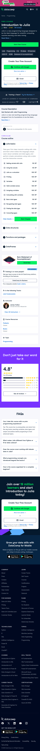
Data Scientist (25, 692)
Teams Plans (5, 608)
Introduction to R (6, 665)
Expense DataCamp (27, 611)
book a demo (21, 284)
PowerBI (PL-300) (26, 699)
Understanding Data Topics (29, 677)
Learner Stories (26, 615)
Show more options (19, 71)
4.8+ (11, 27)
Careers (3, 580)
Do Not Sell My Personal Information (10, 741)
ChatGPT (4, 650)
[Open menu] (37, 9)
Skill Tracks (24, 576)
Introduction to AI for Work (9, 675)
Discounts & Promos (27, 608)
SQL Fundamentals (27, 662)
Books (5, 329)
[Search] (27, 9)
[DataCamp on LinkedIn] (14, 723)
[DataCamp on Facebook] (2, 723)
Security (33, 741)
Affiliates (4, 583)
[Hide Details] (36, 144)
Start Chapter (26, 219)
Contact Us (4, 593)
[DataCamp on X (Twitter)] (8, 723)
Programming (11, 16)
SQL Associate (25, 689)
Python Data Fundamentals (29, 665)
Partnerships (5, 586)
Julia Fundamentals (9, 294)
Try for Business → (28, 95)
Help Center (5, 590)
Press (3, 576)
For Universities (26, 618)
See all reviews (19, 394)
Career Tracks (25, 573)
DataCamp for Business (20, 280)
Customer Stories (6, 615)
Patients (6, 323)
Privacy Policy (5, 737)
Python (3, 630)
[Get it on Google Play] (26, 556)
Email (21, 79)
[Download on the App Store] (13, 556)
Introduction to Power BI (8, 668)
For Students (25, 605)
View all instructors (11, 312)
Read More (5, 38)
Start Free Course (20, 44)
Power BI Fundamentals (28, 668)
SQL (2, 637)
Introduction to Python (8, 658)
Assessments (25, 590)
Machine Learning (26, 633)
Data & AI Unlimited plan (9, 611)
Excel (3, 647)
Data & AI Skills (6, 601)
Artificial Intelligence (7, 640)
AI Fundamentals (26, 658)
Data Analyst (25, 686)
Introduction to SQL (7, 662)
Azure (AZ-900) (26, 703)
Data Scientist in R (7, 692)
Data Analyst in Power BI (9, 696)
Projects (23, 586)
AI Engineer (25, 696)
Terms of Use (23, 83)
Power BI (4, 643)
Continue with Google (21, 67)
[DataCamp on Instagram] (26, 723)
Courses (24, 580)
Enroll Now (27, 263)
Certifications (25, 583)
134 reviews (18, 27)
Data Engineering (26, 637)
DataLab (24, 593)
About (3, 573)
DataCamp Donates (27, 622)
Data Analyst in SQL (7, 686)
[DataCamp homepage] (8, 9)
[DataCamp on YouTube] (20, 723)
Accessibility (25, 741)
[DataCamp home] (14, 719)
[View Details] (36, 228)
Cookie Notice (14, 737)
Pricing (3, 605)
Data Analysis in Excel (8, 672)
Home (3, 16)
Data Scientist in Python (8, 689)
